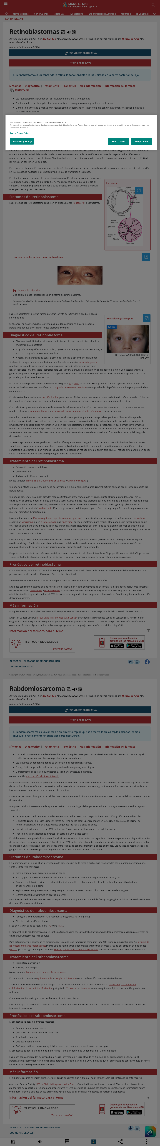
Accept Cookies (142, 141)
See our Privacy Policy (19, 133)
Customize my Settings (22, 141)
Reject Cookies (118, 141)
